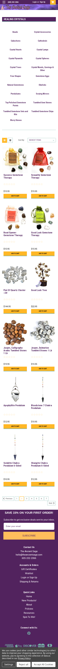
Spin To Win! (29, 617)
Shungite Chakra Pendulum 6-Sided (40, 464)
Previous (8, 499)
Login (35, 2)
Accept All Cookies (43, 664)
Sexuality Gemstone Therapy (41, 176)
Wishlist (29, 573)
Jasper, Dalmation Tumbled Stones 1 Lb (41, 349)
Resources (29, 613)
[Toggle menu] (4, 4)
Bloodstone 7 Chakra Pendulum (41, 406)
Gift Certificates (29, 569)
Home (29, 596)
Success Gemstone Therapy (13, 176)
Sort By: (21, 140)
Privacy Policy (24, 658)
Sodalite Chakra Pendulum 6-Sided (12, 464)
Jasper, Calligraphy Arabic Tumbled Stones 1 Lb (15, 350)
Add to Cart (15, 196)
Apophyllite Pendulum (14, 405)
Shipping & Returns (29, 581)
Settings (8, 664)
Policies (29, 608)
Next (51, 503)
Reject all (23, 664)
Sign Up (42, 2)
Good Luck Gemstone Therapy (42, 234)
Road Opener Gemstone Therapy (13, 234)
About (29, 604)
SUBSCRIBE (29, 535)
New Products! (29, 600)
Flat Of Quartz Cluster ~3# (15, 291)
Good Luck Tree (39, 290)
